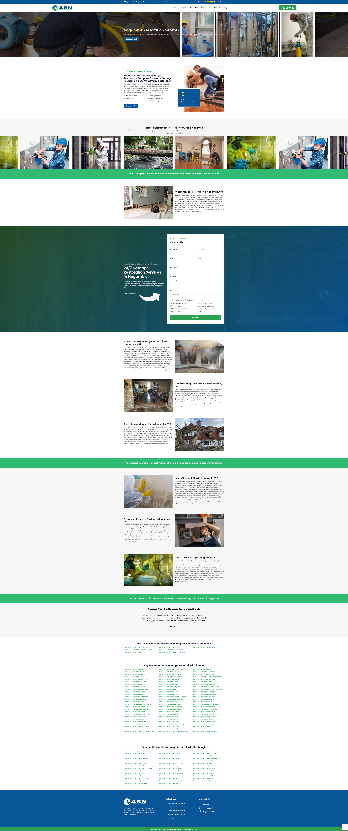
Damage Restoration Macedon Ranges (172, 697)
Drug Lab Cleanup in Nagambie (200, 158)
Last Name (201, 249)
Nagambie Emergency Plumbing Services (251, 158)
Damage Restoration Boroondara (136, 689)
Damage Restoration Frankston (136, 717)
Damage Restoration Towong (203, 702)
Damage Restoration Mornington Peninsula (173, 731)
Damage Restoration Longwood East (171, 763)
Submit (195, 317)
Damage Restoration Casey (134, 702)
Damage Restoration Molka (168, 778)
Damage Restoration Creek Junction (137, 766)
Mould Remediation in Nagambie (45, 158)
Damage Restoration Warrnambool (205, 709)
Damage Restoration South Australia (171, 650)
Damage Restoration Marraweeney (171, 768)
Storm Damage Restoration (206, 306)
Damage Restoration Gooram (135, 776)
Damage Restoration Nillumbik (203, 674)
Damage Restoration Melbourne (170, 709)
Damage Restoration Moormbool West (172, 781)
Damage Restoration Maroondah (170, 707)
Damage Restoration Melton (169, 712)
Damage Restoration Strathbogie (204, 694)
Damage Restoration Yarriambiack (205, 731)
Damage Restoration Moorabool (170, 726)
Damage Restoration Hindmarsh (170, 674)
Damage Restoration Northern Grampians (207, 677)
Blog (225, 8)
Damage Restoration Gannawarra (136, 719)
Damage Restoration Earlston (135, 771)
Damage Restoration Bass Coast (136, 679)
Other (199, 311)
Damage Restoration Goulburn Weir (137, 778)
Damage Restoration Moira (168, 719)
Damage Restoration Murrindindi (204, 672)
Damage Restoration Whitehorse (204, 717)
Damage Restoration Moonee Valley (171, 724)
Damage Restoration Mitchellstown (171, 773)
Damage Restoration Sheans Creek (205, 758)
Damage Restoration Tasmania (204, 647)
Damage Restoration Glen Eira (135, 721)
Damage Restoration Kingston (169, 687)
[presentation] (172, 631)
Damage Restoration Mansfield (169, 702)
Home (175, 8)
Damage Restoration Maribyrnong (170, 704)
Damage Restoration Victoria (169, 647)
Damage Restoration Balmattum (136, 758)
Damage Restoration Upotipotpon (205, 771)
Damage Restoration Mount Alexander (172, 734)
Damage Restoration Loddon (169, 694)
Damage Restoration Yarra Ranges (205, 729)
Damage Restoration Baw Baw (135, 682)
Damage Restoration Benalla (135, 687)
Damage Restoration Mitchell (169, 717)
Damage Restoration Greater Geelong (138, 734)
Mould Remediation (177, 306)
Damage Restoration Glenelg (135, 724)
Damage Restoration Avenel (135, 753)
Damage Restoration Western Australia (172, 652)
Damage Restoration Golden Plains (137, 726)
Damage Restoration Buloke (134, 694)
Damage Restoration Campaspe (136, 697)
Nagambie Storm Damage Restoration (96, 158)
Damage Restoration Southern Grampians (207, 689)
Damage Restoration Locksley (169, 758)
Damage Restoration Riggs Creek (204, 753)
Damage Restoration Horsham (169, 679)
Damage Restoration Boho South (136, 763)
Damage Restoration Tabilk (202, 763)
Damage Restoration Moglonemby (171, 776)
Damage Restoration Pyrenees (203, 682)
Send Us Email (208, 808)
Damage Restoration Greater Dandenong (139, 731)
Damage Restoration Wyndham (204, 724)
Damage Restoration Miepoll (169, 771)
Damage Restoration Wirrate (203, 781)
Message (173, 276)
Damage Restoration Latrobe (169, 692)
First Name (174, 249)
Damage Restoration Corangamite (137, 709)
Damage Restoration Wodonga (204, 721)
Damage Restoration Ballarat (135, 674)
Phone (199, 258)
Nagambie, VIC (208, 812)
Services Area (172, 818)
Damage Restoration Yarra (202, 726)
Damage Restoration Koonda (169, 756)
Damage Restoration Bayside (135, 684)
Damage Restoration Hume (168, 682)
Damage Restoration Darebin (135, 712)
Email (172, 258)
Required (173, 290)
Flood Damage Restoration (176, 814)
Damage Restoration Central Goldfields (138, 704)
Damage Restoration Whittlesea (204, 719)
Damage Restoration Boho (134, 761)
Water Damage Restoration (179, 309)
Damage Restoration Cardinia (135, 699)
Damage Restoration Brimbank (135, 692)
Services (184, 8)
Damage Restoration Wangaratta (204, 707)
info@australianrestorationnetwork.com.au (158, 2)
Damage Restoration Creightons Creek (138, 768)
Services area (206, 8)
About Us (217, 8)
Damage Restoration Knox (168, 689)
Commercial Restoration (179, 303)
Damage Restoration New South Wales (138, 650)
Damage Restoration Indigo (168, 684)
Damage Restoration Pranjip (202, 751)
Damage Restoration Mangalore (170, 766)
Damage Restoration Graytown (136, 781)
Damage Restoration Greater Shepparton (173, 669)
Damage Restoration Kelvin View (136, 783)
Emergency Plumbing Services (206, 309)
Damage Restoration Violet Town (204, 776)
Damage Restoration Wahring (203, 778)
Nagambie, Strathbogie (132, 2)
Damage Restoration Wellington (204, 712)
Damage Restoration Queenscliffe (205, 684)
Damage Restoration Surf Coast (204, 697)
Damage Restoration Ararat (134, 672)
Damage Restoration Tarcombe (204, 768)
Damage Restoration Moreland (169, 729)
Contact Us (194, 8)
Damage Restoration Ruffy (202, 756)
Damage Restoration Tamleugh (204, 766)
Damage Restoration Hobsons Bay (171, 677)
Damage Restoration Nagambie (170, 783)
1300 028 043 (287, 7)
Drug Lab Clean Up (177, 311)
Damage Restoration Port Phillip (204, 679)
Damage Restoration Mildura (169, 714)
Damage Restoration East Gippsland (137, 714)
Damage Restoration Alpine (134, 669)
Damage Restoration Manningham (171, 699)
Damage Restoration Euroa (134, 773)
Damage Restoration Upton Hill (203, 773)
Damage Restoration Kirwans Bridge (171, 751)
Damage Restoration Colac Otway (137, 707)
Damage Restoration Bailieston (136, 756)
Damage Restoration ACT (134, 652)
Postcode (174, 267)
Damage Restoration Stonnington (204, 692)
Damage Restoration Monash (169, 721)
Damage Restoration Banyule (135, 677)
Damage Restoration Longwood (170, 761)
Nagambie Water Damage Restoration (148, 158)
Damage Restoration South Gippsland (206, 687)
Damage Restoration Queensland (136, 647)
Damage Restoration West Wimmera (206, 714)
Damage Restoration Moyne (202, 669)
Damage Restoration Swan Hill (203, 699)
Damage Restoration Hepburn (169, 672)
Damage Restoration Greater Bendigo (138, 729)
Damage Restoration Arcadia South (137, 751)
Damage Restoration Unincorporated (206, 704)
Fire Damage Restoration (205, 303)
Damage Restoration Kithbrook (169, 753)
